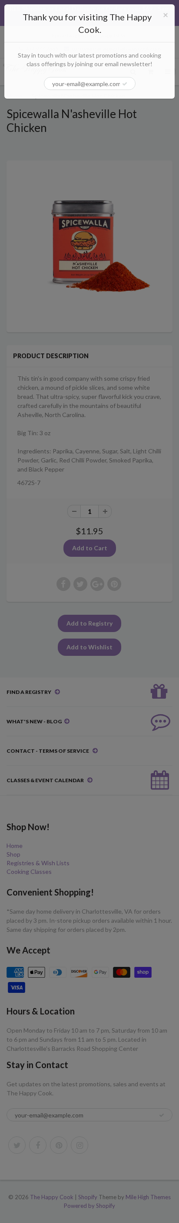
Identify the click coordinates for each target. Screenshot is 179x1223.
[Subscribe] (125, 84)
